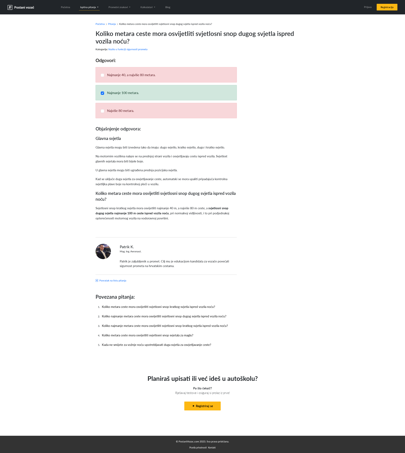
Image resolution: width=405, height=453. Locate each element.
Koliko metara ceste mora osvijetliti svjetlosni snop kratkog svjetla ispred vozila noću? (158, 307)
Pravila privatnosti (198, 447)
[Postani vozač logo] (21, 7)
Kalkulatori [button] (146, 7)
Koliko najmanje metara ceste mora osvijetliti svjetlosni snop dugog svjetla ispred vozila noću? (164, 316)
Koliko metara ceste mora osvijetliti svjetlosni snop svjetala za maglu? (147, 335)
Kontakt (212, 447)
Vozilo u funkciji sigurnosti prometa (127, 49)
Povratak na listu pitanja (112, 280)
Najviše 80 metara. (120, 110)
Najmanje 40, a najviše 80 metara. (131, 74)
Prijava (368, 7)
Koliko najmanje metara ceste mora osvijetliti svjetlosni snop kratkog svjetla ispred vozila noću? (165, 326)
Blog (167, 7)
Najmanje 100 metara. (123, 92)
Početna (65, 7)
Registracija (387, 7)
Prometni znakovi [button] (118, 7)
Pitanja (112, 24)
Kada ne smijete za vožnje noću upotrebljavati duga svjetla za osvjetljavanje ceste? (156, 345)
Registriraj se (204, 406)
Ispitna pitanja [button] (88, 7)
